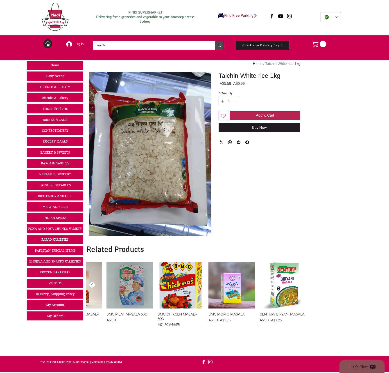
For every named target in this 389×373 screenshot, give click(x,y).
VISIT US (55, 283)
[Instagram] (210, 362)
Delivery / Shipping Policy (55, 294)
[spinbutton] (229, 101)
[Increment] (222, 101)
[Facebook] (203, 362)
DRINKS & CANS (55, 120)
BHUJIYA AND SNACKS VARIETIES (55, 261)
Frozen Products (55, 109)
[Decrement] (236, 101)
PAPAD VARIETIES (55, 239)
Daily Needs (55, 76)
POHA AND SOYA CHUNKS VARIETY (55, 229)
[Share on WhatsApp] (230, 142)
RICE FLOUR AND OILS (55, 196)
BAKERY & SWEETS (55, 152)
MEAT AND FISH (55, 207)
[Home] (47, 43)
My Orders (55, 316)
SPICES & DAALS (55, 141)
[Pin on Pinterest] (238, 142)
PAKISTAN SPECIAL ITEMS (55, 251)
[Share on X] (221, 142)
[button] (320, 44)
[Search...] (219, 45)
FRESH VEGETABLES (55, 185)
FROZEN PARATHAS (55, 272)
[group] (196, 295)
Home (55, 65)
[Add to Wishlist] (223, 115)
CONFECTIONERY (55, 131)
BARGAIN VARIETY (55, 163)
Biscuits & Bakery (55, 98)
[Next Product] (92, 285)
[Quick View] (283, 285)
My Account (55, 305)
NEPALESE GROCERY (55, 174)
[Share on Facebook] (247, 142)
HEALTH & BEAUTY (55, 87)
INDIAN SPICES (55, 218)
